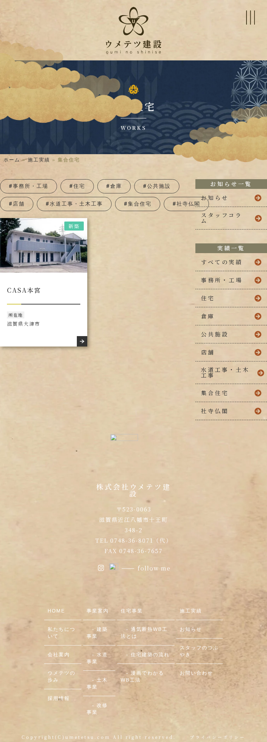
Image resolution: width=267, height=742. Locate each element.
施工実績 (39, 159)
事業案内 (98, 611)
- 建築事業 (97, 632)
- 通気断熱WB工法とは (144, 632)
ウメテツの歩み (61, 676)
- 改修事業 (97, 708)
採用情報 (59, 698)
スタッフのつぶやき (199, 651)
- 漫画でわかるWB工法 (142, 676)
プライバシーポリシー (217, 737)
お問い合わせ (196, 673)
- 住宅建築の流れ (145, 654)
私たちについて (61, 632)
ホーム (11, 159)
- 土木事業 (97, 683)
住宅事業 (132, 611)
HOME (56, 611)
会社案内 (59, 654)
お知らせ (191, 629)
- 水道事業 (97, 658)
